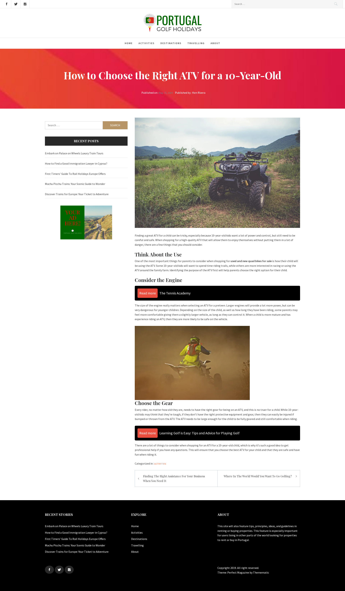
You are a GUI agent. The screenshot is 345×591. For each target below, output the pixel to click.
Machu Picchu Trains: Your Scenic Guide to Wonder (75, 184)
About (215, 43)
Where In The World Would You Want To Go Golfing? (258, 476)
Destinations (170, 43)
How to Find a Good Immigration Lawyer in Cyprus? (76, 163)
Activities (147, 43)
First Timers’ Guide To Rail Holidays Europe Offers (75, 174)
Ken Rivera (198, 92)
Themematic (261, 572)
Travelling (196, 43)
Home (129, 43)
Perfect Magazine (238, 572)
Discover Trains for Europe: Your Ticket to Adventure (77, 194)
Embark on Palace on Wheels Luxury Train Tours (74, 153)
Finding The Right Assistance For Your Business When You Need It (174, 478)
